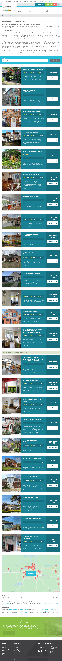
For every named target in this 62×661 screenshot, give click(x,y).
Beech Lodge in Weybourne (31, 497)
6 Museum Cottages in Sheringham (29, 90)
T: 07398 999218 (41, 647)
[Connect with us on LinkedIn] (46, 652)
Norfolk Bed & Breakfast (39, 10)
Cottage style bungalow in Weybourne (31, 537)
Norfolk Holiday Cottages (21, 10)
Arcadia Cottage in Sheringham (32, 151)
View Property (53, 78)
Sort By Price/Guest (6, 58)
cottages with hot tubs (13, 609)
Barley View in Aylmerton (30, 380)
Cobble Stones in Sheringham (32, 111)
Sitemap (4, 654)
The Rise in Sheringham (30, 216)
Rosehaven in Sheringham (31, 196)
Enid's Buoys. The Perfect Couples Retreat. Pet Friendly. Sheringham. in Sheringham (33, 330)
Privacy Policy (29, 646)
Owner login (49, 4)
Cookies (27, 647)
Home (3, 15)
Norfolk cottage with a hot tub (46, 611)
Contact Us (40, 646)
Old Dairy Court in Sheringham (32, 174)
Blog (54, 10)
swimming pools (24, 609)
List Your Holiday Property (18, 646)
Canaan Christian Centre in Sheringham (31, 253)
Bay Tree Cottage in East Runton (32, 458)
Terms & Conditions (30, 649)
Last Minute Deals (30, 10)
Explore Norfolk (48, 10)
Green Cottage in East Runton (32, 419)
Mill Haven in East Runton (30, 476)
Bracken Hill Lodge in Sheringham (33, 69)
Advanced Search (55, 60)
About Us (57, 10)
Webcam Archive (17, 650)
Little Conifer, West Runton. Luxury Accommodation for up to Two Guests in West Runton (33, 359)
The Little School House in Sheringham (30, 234)
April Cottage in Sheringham (31, 132)
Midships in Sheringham (30, 293)
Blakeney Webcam (18, 649)
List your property (40, 4)
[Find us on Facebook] (42, 652)
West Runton (35, 602)
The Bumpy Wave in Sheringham (32, 273)
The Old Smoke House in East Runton (31, 441)
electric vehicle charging (22, 612)
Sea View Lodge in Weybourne (32, 518)
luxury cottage (31, 611)
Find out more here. (49, 1)
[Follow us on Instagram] (39, 652)
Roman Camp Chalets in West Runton (32, 400)
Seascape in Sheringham (30, 311)
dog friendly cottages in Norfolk (47, 609)
